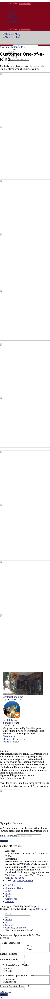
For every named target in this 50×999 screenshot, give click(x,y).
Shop (8, 922)
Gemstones (14, 22)
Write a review (11, 741)
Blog (10, 16)
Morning (10, 979)
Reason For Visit (14, 986)
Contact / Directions (18, 59)
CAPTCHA (5, 991)
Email (9, 959)
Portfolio (12, 8)
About (11, 14)
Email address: (8, 835)
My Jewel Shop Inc (13, 697)
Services (12, 57)
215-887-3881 (25, 3)
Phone (9, 953)
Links (10, 11)
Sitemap (9, 901)
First (30, 946)
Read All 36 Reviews (14, 739)
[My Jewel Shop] (11, 35)
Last (29, 949)
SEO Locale (42, 909)
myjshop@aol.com (23, 880)
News (16, 19)
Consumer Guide (14, 888)
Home (8, 919)
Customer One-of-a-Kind (13, 47)
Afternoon (10, 981)
